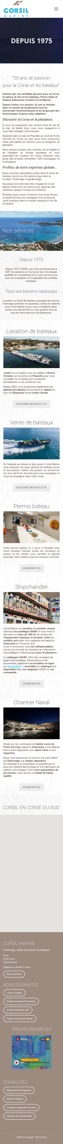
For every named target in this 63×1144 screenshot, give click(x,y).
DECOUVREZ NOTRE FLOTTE (31, 404)
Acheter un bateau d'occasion (21, 1001)
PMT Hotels (40, 1137)
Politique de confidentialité (19, 1116)
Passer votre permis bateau (20, 1018)
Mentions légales (15, 1099)
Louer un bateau (14, 993)
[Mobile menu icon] (56, 9)
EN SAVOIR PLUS (31, 568)
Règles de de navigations (19, 1090)
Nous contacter (14, 974)
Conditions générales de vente (21, 1107)
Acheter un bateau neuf (18, 1010)
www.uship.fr (15, 666)
